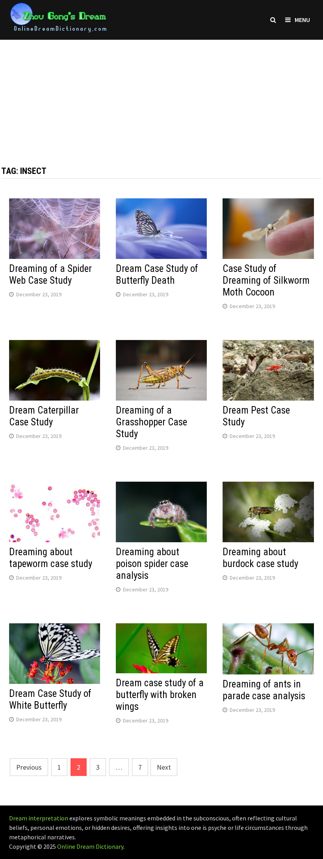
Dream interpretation (38, 818)
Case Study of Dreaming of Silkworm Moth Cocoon (266, 280)
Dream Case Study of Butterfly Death (157, 274)
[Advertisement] (161, 95)
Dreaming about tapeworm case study (50, 557)
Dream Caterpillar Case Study (44, 416)
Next (164, 767)
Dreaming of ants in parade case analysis (264, 690)
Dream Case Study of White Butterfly (50, 699)
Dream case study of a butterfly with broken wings (160, 694)
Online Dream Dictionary (90, 846)
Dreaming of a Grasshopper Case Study (151, 422)
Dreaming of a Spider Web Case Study (50, 274)
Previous (29, 767)
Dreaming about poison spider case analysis (152, 563)
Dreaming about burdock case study (260, 557)
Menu (302, 20)
